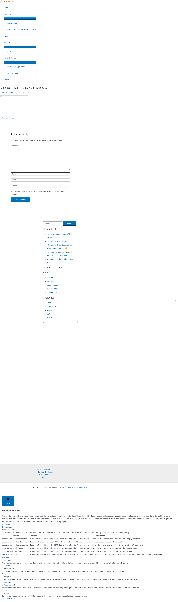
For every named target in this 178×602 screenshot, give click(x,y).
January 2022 (52, 293)
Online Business (53, 307)
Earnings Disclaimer (45, 472)
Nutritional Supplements (16, 67)
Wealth (49, 318)
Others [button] (4, 590)
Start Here (7, 14)
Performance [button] (6, 566)
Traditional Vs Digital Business (58, 241)
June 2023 (51, 278)
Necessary (8, 527)
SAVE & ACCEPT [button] (8, 599)
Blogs (9, 51)
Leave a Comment (7, 93)
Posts (6, 42)
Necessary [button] (6, 524)
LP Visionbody (12, 73)
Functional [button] (6, 557)
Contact (6, 80)
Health (49, 303)
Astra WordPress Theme (78, 487)
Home (6, 8)
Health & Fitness (10, 58)
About (6, 36)
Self (48, 314)
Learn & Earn (12, 23)
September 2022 (53, 285)
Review (49, 310)
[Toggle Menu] (20, 18)
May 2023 (50, 281)
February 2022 (52, 289)
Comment (15, 146)
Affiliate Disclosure (44, 469)
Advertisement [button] (7, 582)
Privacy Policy (43, 475)
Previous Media (7, 118)
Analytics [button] (5, 574)
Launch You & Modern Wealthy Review (21, 30)
